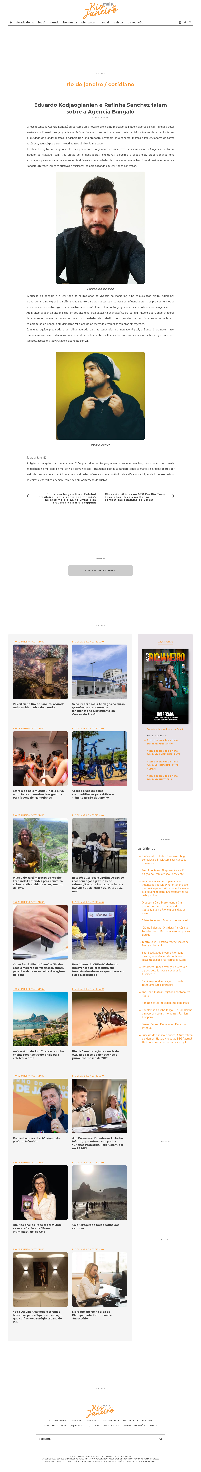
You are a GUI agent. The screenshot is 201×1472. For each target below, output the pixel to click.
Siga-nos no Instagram (100, 570)
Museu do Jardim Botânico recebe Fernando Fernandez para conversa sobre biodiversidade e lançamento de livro (38, 883)
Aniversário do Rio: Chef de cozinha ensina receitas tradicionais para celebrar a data (38, 1055)
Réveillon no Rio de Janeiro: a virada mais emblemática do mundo (38, 705)
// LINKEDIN (94, 1425)
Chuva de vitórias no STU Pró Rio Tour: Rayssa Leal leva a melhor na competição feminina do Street (135, 497)
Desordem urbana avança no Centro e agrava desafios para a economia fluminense (164, 970)
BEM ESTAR (70, 22)
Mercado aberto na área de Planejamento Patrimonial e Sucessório (92, 1315)
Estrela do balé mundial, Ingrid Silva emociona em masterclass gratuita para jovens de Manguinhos (38, 794)
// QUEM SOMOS (77, 1425)
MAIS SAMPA (77, 1420)
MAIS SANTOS (93, 1420)
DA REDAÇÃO (135, 22)
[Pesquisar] (190, 22)
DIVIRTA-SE (88, 22)
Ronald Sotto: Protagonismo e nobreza (165, 1002)
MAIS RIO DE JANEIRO (58, 1420)
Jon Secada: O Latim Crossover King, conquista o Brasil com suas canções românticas (164, 859)
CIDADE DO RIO (25, 22)
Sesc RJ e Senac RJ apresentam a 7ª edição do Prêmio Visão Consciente (163, 872)
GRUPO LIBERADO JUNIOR (55, 1425)
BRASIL (41, 22)
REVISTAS (118, 22)
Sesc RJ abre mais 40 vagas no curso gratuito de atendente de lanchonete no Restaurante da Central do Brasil (98, 709)
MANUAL (104, 22)
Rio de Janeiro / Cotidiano (88, 641)
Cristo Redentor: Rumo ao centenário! (165, 920)
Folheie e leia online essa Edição (165, 729)
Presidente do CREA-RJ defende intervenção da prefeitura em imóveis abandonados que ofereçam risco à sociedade (98, 969)
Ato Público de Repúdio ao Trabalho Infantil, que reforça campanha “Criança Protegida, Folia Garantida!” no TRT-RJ (98, 1143)
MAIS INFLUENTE (130, 1420)
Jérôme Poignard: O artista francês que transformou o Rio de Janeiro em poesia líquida (166, 931)
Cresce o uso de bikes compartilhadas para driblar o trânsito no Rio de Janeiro (93, 794)
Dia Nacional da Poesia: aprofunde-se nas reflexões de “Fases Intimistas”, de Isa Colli (38, 1228)
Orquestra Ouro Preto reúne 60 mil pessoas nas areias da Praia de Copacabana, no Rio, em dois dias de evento (164, 908)
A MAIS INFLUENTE (111, 1420)
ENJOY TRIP (147, 1420)
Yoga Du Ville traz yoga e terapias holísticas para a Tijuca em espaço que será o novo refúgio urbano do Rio (37, 1317)
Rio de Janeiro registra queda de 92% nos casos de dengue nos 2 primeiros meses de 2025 (95, 1055)
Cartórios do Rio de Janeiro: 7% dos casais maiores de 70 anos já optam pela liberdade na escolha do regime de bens (39, 969)
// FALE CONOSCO (111, 1425)
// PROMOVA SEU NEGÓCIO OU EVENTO (140, 1425)
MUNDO (54, 22)
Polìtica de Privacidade (145, 1461)
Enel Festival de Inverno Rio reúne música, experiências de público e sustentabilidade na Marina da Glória (164, 956)
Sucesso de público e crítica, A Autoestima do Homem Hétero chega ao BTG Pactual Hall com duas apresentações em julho (167, 1038)
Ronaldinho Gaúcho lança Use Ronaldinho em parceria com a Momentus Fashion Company (167, 1013)
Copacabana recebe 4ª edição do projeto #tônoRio (36, 1140)
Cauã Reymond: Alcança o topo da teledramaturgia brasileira (162, 982)
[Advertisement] (100, 50)
